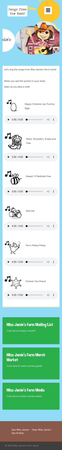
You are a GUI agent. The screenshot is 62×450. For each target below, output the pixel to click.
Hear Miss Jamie (41, 429)
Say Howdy (18, 433)
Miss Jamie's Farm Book (26, 445)
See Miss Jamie (20, 429)
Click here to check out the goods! (24, 366)
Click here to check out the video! (24, 396)
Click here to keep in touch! (21, 331)
